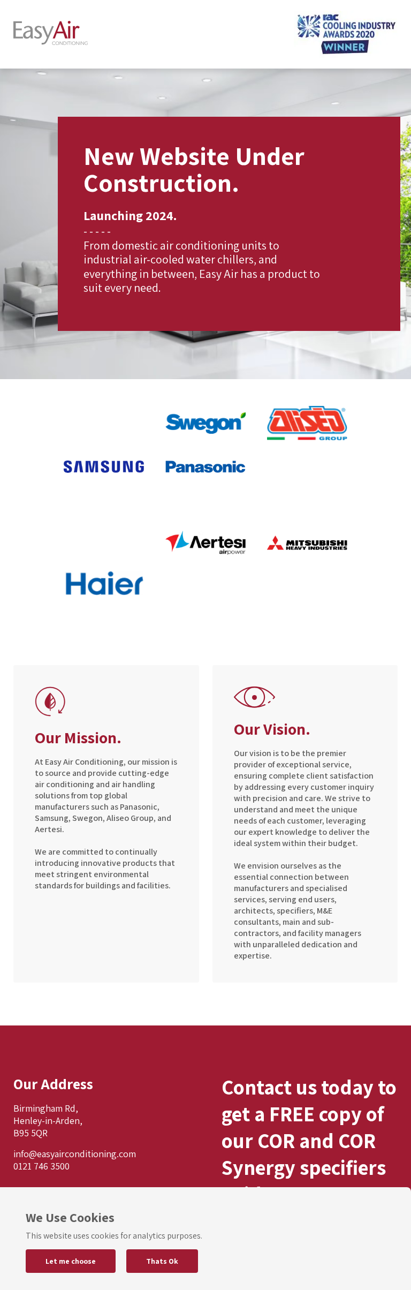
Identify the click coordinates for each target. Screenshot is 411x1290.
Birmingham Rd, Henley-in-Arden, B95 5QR (47, 1120)
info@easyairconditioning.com (74, 1154)
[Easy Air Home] (50, 34)
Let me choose (70, 1261)
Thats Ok (162, 1261)
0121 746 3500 (41, 1166)
